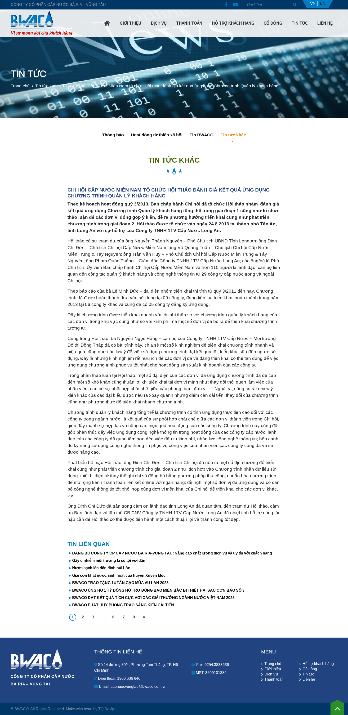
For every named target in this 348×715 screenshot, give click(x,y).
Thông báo (113, 135)
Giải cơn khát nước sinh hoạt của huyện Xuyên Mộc (118, 575)
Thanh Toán (189, 23)
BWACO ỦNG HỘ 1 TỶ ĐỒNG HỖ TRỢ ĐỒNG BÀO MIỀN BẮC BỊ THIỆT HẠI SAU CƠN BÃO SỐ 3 (158, 590)
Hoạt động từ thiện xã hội (157, 135)
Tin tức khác (233, 135)
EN (322, 3)
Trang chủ (20, 85)
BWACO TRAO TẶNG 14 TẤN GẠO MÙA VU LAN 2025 (120, 583)
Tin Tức (300, 23)
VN (313, 3)
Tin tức (308, 674)
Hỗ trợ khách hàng (233, 23)
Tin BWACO (202, 135)
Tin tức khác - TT (51, 85)
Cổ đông (310, 669)
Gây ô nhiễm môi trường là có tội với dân (108, 561)
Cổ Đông (273, 23)
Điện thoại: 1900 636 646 (118, 678)
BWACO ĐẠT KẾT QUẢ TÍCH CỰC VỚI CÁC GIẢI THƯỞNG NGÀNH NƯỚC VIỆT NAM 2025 (153, 598)
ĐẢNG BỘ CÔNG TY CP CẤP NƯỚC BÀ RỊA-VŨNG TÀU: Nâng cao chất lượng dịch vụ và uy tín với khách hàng (172, 553)
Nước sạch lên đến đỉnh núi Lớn (101, 568)
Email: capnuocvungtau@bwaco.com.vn (132, 686)
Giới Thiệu (130, 23)
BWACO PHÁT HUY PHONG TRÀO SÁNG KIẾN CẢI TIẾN (123, 605)
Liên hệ (325, 23)
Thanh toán (274, 679)
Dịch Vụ (159, 23)
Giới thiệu (272, 669)
